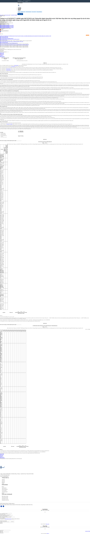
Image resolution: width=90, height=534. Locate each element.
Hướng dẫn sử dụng (20, 1)
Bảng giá (3, 482)
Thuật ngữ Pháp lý (39, 11)
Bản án (19, 11)
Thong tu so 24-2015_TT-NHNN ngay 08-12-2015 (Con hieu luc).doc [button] (10, 49)
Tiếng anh (2, 54)
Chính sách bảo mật (5, 497)
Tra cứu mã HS (34, 11)
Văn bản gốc (2, 53)
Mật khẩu (1, 516)
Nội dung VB (2, 52)
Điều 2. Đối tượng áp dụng (4, 37)
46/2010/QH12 (16, 65)
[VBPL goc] (0, 33)
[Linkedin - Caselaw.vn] (3, 506)
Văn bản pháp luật (28, 11)
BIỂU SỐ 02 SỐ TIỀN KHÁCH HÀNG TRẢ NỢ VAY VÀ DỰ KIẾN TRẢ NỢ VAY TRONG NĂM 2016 (14, 44)
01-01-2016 (6, 25)
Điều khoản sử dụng (5, 496)
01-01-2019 (7, 27)
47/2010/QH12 (13, 66)
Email (1, 514)
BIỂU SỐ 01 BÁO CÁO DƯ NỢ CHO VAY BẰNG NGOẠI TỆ (8, 43)
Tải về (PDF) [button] (2, 50)
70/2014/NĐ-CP (8, 68)
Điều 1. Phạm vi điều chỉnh (4, 36)
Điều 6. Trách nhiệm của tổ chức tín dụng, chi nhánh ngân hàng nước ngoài (11, 41)
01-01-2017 (6, 26)
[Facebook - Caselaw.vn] (1, 506)
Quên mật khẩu (87, 531)
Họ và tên (1, 513)
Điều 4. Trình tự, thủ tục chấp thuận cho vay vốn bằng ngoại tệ (9, 39)
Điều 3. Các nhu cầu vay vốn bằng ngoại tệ (6, 38)
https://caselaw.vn (13, 504)
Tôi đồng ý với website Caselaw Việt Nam (10, 518)
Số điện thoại (2, 515)
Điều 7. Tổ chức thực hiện (4, 42)
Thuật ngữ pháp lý (5, 491)
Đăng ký (48, 533)
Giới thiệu (3, 479)
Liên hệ (26, 1)
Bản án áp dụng (2, 56)
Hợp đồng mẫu (23, 11)
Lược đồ (1, 55)
